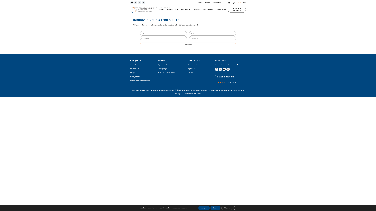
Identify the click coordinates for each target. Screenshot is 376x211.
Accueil (161, 10)
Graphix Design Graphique (219, 90)
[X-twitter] (135, 2)
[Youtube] (139, 2)
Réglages (227, 208)
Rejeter (215, 208)
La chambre (171, 10)
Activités (184, 10)
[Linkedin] (143, 2)
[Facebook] (132, 2)
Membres (196, 10)
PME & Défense (208, 10)
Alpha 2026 (221, 10)
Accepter (204, 208)
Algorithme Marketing (237, 90)
